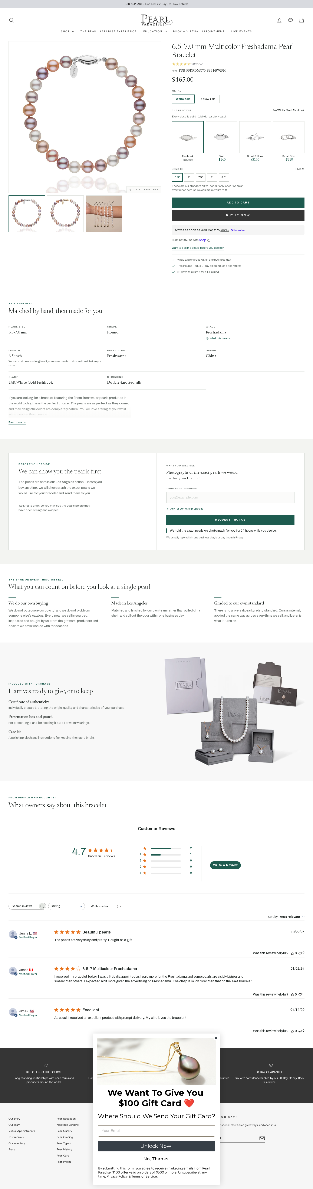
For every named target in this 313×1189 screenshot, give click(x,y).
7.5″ (200, 177)
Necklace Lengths (68, 1124)
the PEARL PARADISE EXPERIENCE (108, 31)
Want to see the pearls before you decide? (198, 247)
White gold (183, 98)
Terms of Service (144, 1176)
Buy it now (238, 215)
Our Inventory (17, 1143)
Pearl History (64, 1149)
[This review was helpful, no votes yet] (292, 953)
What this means (220, 338)
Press (12, 1149)
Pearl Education (66, 1118)
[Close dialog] (216, 1038)
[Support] (290, 20)
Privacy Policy (117, 1176)
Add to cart (238, 202)
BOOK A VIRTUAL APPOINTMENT (199, 31)
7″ (189, 177)
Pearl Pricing (64, 1161)
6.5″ (177, 177)
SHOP (66, 31)
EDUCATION (153, 31)
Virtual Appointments (22, 1131)
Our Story (14, 1118)
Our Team (14, 1124)
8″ (212, 177)
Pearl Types (64, 1143)
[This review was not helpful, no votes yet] (300, 953)
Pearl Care (63, 1155)
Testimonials (16, 1137)
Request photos (230, 519)
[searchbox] (23, 906)
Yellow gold (208, 98)
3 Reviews (197, 64)
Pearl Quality (64, 1131)
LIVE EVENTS (241, 31)
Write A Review (225, 865)
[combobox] (66, 906)
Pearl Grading (65, 1137)
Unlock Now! (156, 1146)
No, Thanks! (156, 1158)
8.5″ (223, 177)
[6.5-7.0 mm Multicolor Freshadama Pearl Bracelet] (65, 213)
